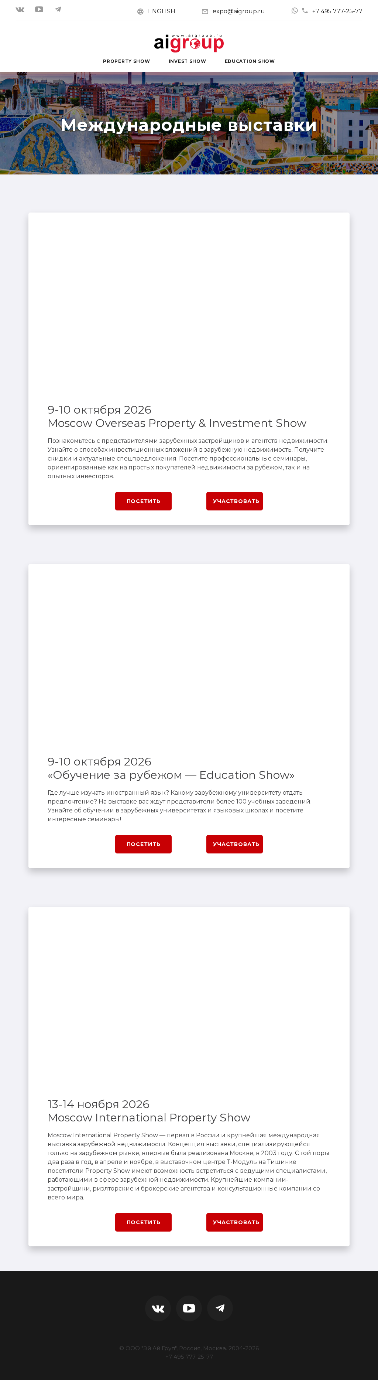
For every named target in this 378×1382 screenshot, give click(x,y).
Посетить (144, 501)
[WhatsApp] (294, 10)
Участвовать (236, 501)
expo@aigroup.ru (239, 11)
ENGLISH (161, 11)
